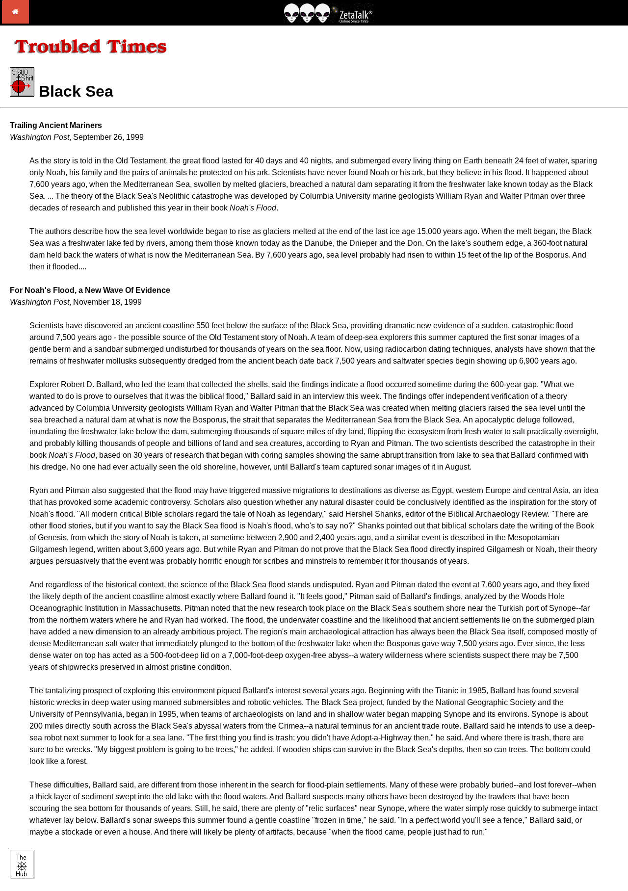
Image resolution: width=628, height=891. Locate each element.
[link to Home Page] (15, 21)
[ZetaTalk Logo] (329, 20)
